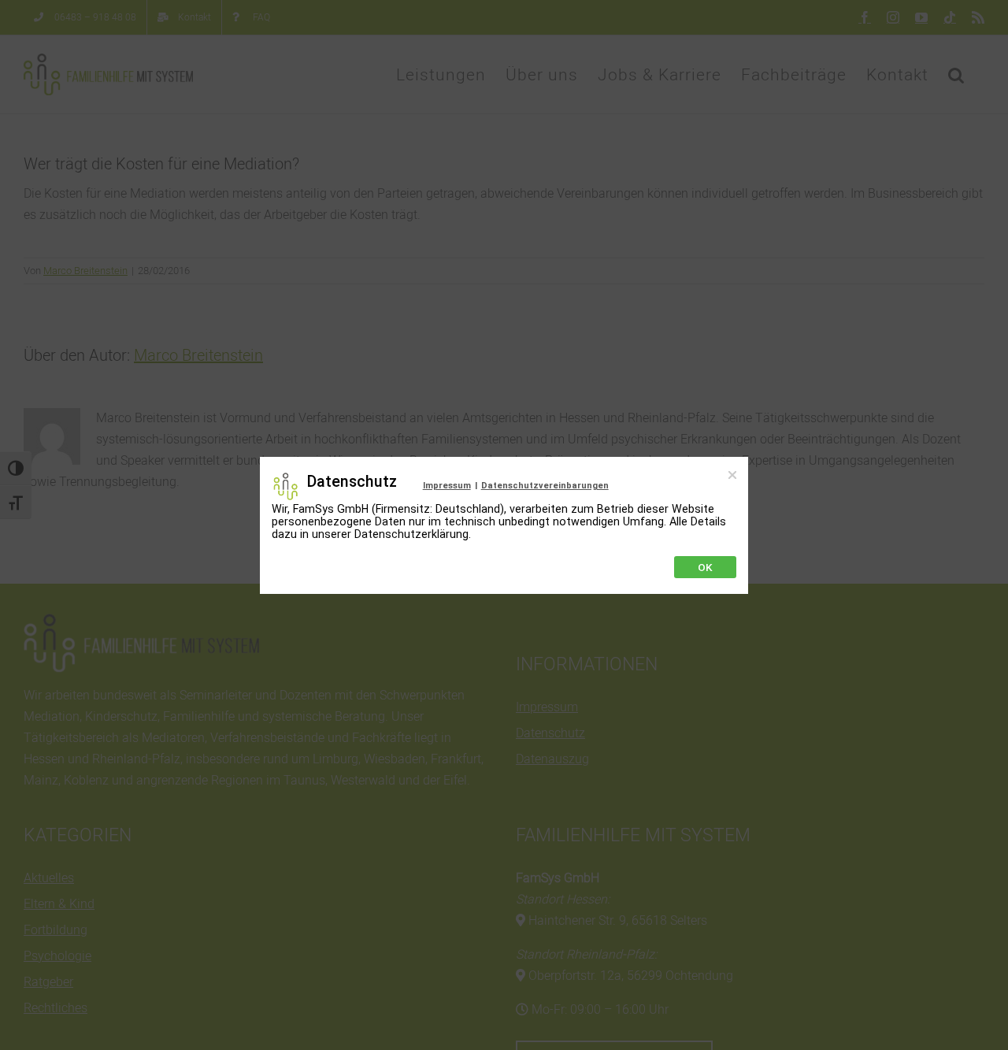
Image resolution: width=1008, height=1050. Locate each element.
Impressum (447, 485)
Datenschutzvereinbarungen (545, 485)
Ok (705, 567)
